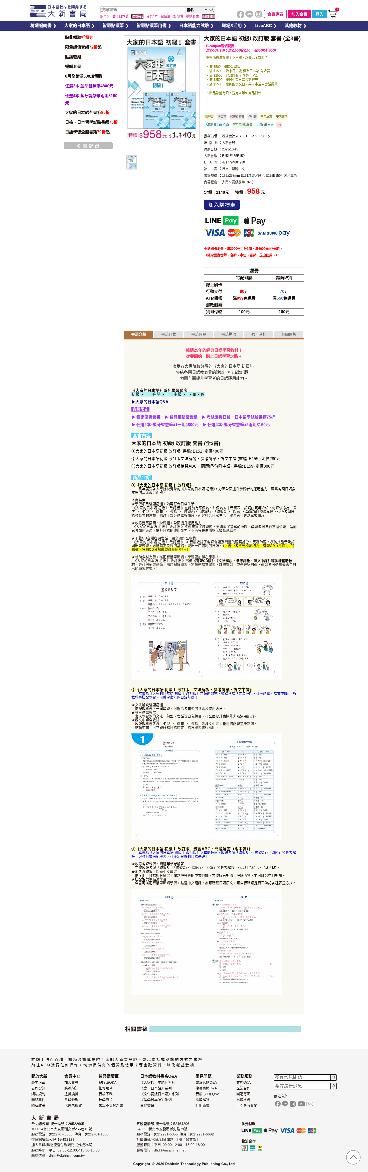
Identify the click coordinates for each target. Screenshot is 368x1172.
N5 (279, 124)
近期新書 (203, 1105)
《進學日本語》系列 (156, 1100)
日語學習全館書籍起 (87, 132)
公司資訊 (38, 1088)
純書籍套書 (237, 116)
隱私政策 (38, 1105)
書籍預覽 (198, 334)
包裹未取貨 (73, 1105)
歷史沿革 (38, 1082)
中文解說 (266, 116)
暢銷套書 (73, 66)
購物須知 (71, 1088)
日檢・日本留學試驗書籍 (91, 122)
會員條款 (71, 1100)
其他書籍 (147, 1105)
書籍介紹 (138, 334)
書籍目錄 (168, 334)
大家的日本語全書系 (87, 112)
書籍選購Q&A (206, 1082)
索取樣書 (243, 1100)
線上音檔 (258, 334)
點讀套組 (73, 57)
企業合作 (243, 1088)
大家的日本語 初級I (217, 124)
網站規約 (38, 1094)
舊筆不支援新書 (111, 1105)
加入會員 (299, 14)
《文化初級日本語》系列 (159, 1094)
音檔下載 (106, 1094)
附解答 (209, 116)
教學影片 (106, 1100)
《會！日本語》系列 (156, 1088)
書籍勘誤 (228, 334)
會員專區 (275, 14)
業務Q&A (243, 1082)
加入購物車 (222, 205)
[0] (332, 17)
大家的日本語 (265, 124)
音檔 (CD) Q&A (207, 1094)
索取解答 (203, 1100)
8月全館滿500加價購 (83, 76)
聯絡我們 (38, 1100)
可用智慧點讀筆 (242, 124)
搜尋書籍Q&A (206, 1088)
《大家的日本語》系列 (157, 1082)
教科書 (252, 116)
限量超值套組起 (83, 47)
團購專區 (243, 1094)
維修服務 (106, 1088)
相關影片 (288, 334)
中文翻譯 (281, 116)
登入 (319, 14)
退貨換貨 (71, 1094)
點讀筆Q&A (107, 1082)
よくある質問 (246, 1105)
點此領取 (79, 37)
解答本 (222, 116)
